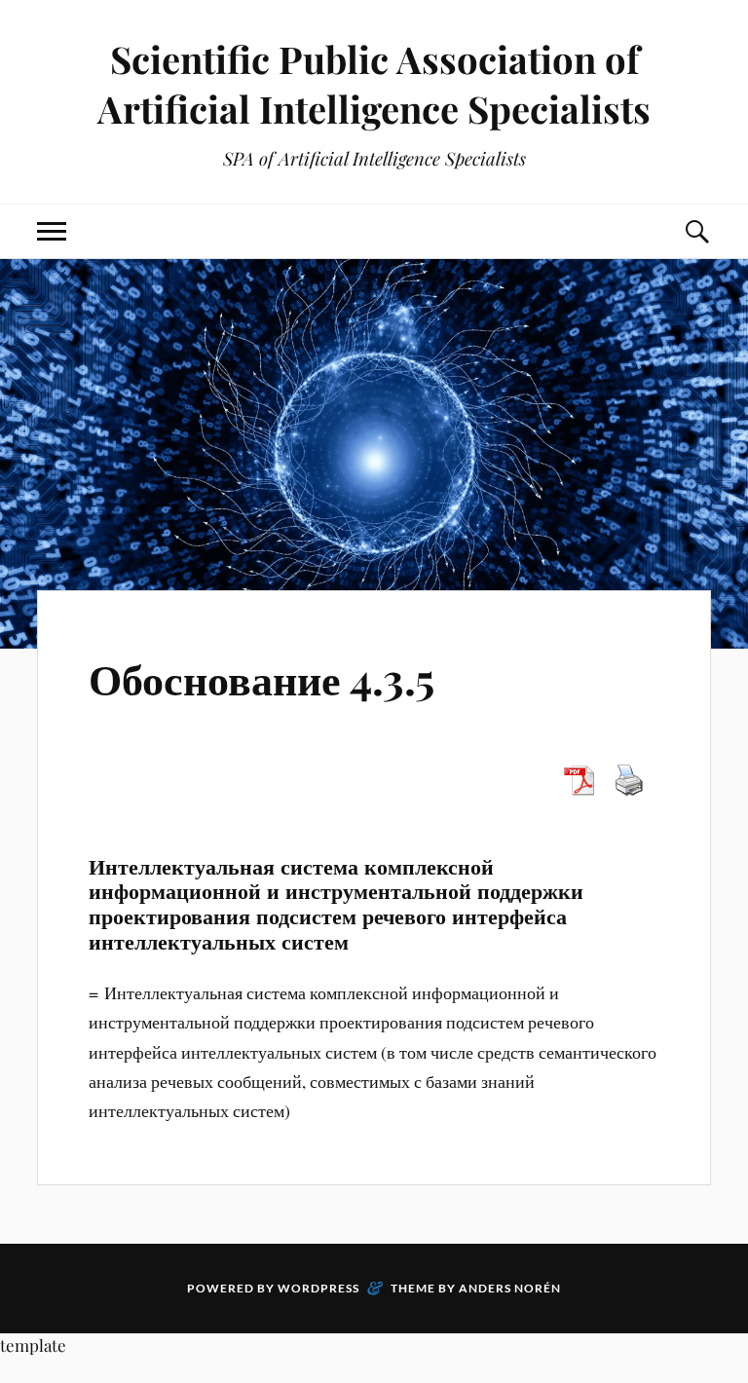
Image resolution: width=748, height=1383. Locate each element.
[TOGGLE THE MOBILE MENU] (51, 231)
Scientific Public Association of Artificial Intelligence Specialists (374, 83)
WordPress (318, 1288)
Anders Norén (510, 1288)
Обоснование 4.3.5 (261, 677)
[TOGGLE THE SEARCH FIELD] (696, 231)
